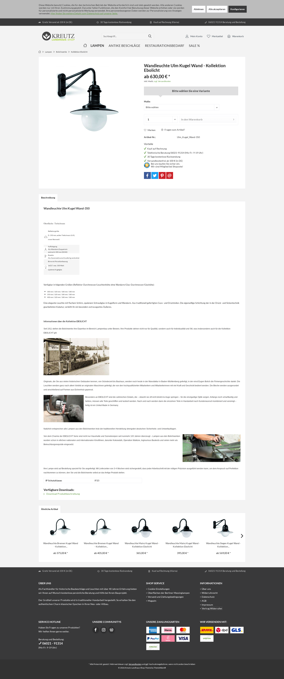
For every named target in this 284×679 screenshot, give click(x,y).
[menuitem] (235, 36)
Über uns (206, 588)
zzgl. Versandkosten (162, 81)
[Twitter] (154, 175)
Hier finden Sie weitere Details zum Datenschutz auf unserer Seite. (84, 13)
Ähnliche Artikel (49, 509)
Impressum (207, 604)
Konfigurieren (237, 9)
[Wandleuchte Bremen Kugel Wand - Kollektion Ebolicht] (61, 528)
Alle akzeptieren (217, 9)
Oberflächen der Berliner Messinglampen (169, 592)
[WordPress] (111, 630)
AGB (204, 600)
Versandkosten (135, 664)
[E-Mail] (169, 175)
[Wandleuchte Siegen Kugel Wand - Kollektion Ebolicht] (223, 528)
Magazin (152, 600)
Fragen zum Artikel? (174, 129)
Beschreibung (48, 197)
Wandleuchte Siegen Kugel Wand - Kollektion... (223, 545)
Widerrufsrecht (210, 592)
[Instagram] (103, 630)
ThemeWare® (160, 668)
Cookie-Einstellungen (159, 588)
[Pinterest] (162, 175)
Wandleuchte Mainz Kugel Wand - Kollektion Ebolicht (142, 545)
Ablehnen (199, 9)
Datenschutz (208, 596)
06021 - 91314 (52, 643)
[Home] (85, 45)
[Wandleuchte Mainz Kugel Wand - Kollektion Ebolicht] (142, 528)
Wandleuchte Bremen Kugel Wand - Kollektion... (60, 545)
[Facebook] (147, 175)
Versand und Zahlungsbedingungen (166, 596)
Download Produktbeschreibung (63, 493)
